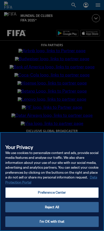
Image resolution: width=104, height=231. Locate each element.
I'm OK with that (52, 221)
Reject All (52, 207)
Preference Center (52, 192)
